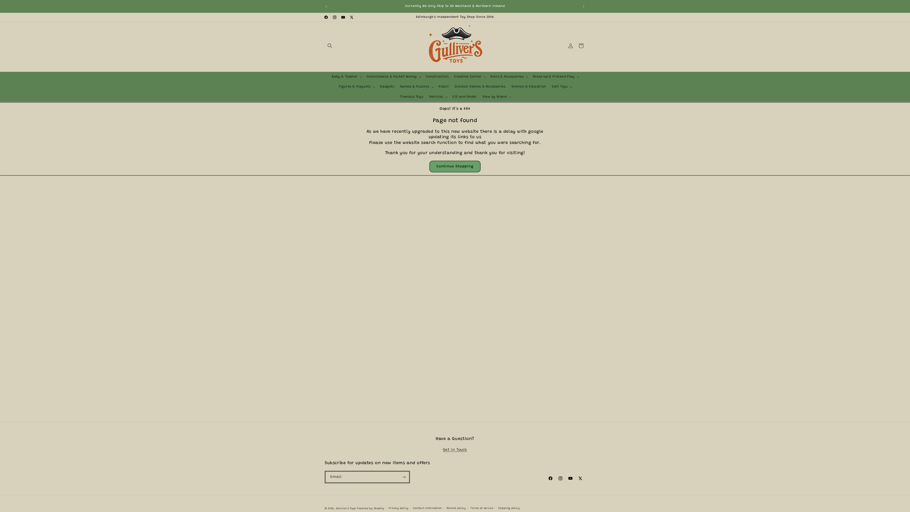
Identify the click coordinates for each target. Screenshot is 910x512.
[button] (330, 46)
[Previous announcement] (326, 6)
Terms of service (481, 508)
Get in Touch (455, 450)
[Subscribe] (404, 477)
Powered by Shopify (370, 508)
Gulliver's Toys (346, 508)
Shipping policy (509, 508)
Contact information (427, 508)
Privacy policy (399, 508)
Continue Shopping (455, 166)
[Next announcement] (583, 6)
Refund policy (456, 508)
